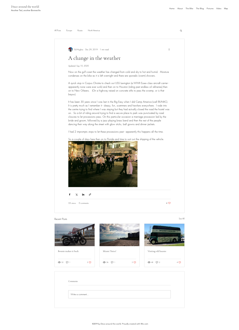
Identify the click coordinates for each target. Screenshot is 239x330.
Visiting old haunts (157, 251)
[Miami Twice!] (120, 235)
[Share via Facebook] (69, 194)
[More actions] (169, 49)
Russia (80, 30)
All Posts (57, 30)
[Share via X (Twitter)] (76, 194)
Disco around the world (25, 6)
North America (94, 30)
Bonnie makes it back (68, 251)
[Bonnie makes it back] (75, 235)
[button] (181, 30)
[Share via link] (90, 194)
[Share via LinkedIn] (83, 194)
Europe (69, 30)
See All (182, 218)
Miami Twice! (109, 251)
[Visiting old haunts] (164, 235)
